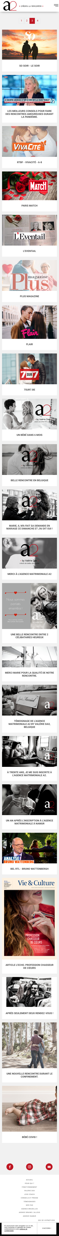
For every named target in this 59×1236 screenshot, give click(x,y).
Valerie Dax (29, 1191)
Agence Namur (29, 1216)
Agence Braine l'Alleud (29, 1212)
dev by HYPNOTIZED (46, 1220)
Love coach (29, 1194)
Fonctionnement (29, 1187)
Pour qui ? (29, 1183)
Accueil (29, 1180)
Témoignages (30, 1201)
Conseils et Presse (29, 1198)
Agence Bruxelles (29, 1209)
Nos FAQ (29, 1205)
